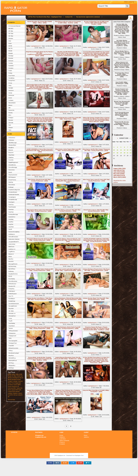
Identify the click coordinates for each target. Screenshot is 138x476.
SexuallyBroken (13, 306)
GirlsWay (11, 219)
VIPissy (11, 350)
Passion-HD (12, 286)
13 (124, 150)
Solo (10, 125)
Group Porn (12, 80)
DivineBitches (12, 165)
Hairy (10, 85)
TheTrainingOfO (13, 340)
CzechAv (11, 160)
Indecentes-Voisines (14, 239)
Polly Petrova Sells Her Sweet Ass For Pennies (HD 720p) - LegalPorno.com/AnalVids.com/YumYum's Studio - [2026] (39, 53)
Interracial (11, 95)
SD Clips (11, 36)
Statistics (62, 437)
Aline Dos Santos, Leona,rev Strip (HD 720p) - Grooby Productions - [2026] (68, 210)
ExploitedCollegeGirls (14, 189)
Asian (10, 43)
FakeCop (11, 204)
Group (10, 83)
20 (124, 153)
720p (17, 376)
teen (16, 395)
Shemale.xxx (12, 313)
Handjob (11, 88)
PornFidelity (12, 278)
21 (127, 153)
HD (18, 386)
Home (61, 435)
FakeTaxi (11, 212)
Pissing (10, 112)
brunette (18, 379)
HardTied (11, 226)
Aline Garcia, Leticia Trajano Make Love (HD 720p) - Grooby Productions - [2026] (68, 150)
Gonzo (10, 386)
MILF (15, 388)
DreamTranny (12, 179)
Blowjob (11, 53)
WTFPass (11, 363)
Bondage (11, 55)
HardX (10, 229)
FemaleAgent (12, 197)
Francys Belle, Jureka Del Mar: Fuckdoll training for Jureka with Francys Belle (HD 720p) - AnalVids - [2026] (39, 359)
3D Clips (11, 31)
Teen (10, 130)
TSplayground (12, 335)
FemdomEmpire (13, 192)
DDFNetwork (12, 177)
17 (114, 153)
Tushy (10, 318)
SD (14, 395)
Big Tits (11, 48)
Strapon (11, 127)
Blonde (10, 50)
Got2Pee (11, 221)
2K (12, 376)
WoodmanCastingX (14, 353)
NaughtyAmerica (13, 273)
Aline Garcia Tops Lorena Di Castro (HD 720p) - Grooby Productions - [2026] (96, 180)
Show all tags (11, 399)
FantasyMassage (13, 214)
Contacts (62, 444)
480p (14, 376)
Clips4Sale (11, 155)
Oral (9, 395)
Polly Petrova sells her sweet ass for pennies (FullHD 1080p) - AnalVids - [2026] (68, 22)
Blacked (11, 150)
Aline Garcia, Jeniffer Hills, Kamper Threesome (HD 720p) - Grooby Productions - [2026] (96, 150)
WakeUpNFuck (13, 360)
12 (121, 150)
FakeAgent (11, 202)
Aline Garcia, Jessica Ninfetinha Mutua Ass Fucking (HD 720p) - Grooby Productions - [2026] (67, 181)
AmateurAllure (12, 145)
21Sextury (11, 140)
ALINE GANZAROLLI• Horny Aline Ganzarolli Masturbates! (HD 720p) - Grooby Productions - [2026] (39, 150)
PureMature (12, 298)
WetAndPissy (12, 358)
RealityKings (12, 301)
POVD (10, 276)
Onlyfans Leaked (17, 393)
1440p (17, 374)
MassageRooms (13, 264)
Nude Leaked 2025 (13, 389)
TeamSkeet (12, 325)
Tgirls (10, 338)
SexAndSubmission (14, 303)
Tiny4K (10, 321)
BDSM (10, 46)
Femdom (11, 68)
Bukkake (11, 60)
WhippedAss (12, 365)
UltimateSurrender (13, 348)
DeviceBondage (13, 167)
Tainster (11, 328)
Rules (85, 435)
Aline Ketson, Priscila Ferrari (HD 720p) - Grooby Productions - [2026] (39, 180)
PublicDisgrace (13, 293)
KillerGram (11, 246)
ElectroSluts (12, 184)
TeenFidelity (12, 323)
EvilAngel (11, 187)
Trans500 (11, 345)
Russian (11, 120)
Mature (10, 105)
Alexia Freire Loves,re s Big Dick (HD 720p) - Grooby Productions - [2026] (96, 210)
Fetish (10, 70)
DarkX (10, 172)
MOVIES (11, 28)
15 (130, 150)
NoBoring (11, 271)
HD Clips (11, 33)
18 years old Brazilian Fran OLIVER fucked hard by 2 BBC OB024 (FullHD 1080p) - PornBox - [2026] (96, 23)
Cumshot (11, 65)
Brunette (11, 58)
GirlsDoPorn (12, 217)
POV (10, 115)
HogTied (11, 224)
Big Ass (17, 377)
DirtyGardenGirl (13, 174)
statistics (86, 437)
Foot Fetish (12, 75)
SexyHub (11, 308)
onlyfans (17, 391)
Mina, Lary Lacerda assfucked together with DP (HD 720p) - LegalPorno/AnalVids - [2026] (68, 269)
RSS (130, 18)
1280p (13, 374)
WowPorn (11, 355)
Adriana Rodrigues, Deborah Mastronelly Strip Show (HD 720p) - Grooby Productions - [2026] (68, 299)
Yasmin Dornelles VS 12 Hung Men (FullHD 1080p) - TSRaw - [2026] (39, 22)
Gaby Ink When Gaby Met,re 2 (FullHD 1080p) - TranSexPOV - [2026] (96, 391)
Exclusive (10, 384)
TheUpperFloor (13, 343)
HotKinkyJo (12, 234)
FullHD (19, 384)
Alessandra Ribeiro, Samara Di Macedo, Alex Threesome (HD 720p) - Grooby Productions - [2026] (68, 240)
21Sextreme (12, 137)
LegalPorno (12, 251)
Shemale (11, 122)
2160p (9, 376)
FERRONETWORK (14, 194)
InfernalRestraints (13, 236)
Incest (10, 97)
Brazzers (11, 152)
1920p (20, 374)
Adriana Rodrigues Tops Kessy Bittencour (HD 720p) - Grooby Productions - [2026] (39, 327)
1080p (9, 374)
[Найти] (127, 6)
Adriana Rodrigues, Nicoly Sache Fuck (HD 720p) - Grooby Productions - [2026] (68, 327)
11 (117, 150)
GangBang (11, 78)
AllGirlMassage (13, 142)
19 (121, 153)
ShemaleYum (12, 316)
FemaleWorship (13, 199)
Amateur (11, 38)
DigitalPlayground (13, 162)
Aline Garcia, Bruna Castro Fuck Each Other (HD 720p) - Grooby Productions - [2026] (39, 210)
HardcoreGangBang (14, 231)
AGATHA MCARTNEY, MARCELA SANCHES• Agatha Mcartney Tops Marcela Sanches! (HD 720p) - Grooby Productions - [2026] (96, 240)
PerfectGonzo (12, 283)
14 (127, 150)
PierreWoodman (13, 281)
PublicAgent (12, 291)
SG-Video (11, 311)
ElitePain (11, 182)
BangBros (11, 147)
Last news (63, 439)
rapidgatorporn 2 (36, 46)
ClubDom (11, 157)
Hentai (10, 93)
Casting (11, 63)
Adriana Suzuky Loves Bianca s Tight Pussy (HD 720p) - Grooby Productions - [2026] (39, 299)
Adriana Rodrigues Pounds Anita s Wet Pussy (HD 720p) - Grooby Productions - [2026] (96, 269)
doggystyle (18, 383)
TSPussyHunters (13, 330)
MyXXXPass (12, 269)
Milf (9, 107)
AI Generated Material (14, 26)
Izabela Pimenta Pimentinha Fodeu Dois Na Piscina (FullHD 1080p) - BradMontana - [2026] (68, 358)
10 (114, 150)
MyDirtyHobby (12, 266)
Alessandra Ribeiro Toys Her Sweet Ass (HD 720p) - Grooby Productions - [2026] (39, 239)
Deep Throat (11, 383)
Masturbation (12, 102)
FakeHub (11, 209)
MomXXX (11, 261)
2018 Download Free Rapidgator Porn (16, 9)
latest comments (64, 440)
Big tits (21, 377)
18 (117, 153)
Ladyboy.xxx (12, 249)
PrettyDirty (11, 288)
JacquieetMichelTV (14, 241)
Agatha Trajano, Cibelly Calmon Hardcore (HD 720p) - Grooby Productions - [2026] (39, 269)
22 (130, 153)
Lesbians (11, 100)
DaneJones (12, 170)
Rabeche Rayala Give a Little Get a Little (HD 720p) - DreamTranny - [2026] (68, 118)
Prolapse (11, 117)
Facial (15, 384)
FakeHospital (12, 207)
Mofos (10, 256)
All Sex (21, 376)
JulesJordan (12, 244)
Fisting (10, 73)
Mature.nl (11, 254)
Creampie (14, 381)
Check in (62, 442)
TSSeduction (12, 333)
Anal (10, 41)
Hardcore (11, 90)
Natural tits (11, 110)
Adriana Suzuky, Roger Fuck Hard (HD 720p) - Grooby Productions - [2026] (96, 299)
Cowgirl (10, 381)
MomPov (11, 259)
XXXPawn (11, 368)
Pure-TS (11, 296)
